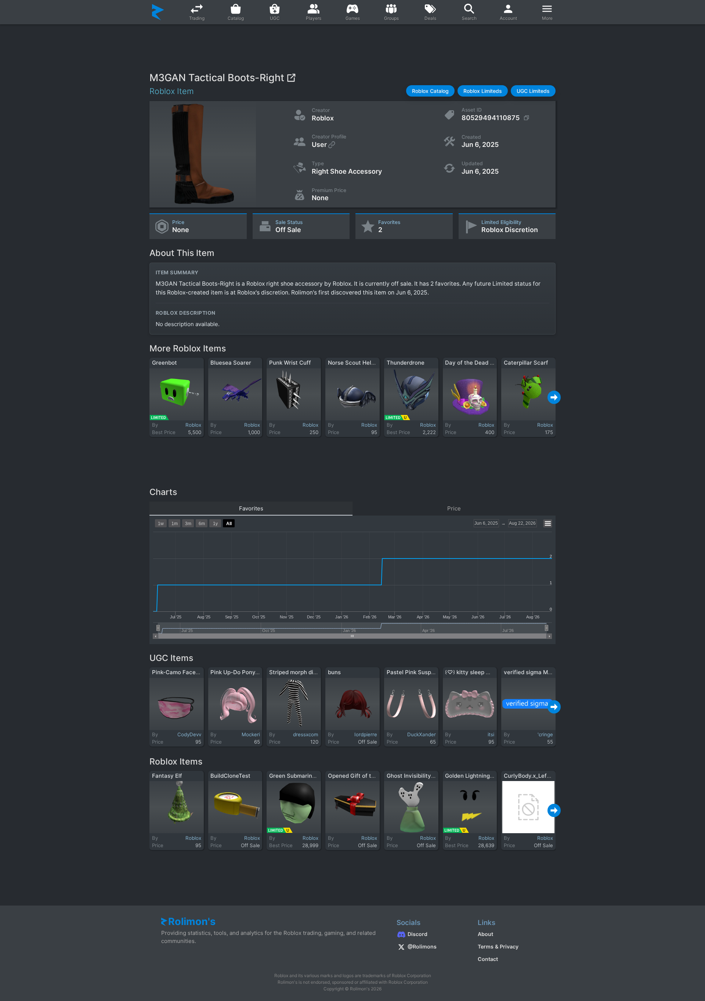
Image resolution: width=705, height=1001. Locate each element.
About (485, 934)
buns (334, 672)
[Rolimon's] (158, 12)
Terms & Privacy (498, 946)
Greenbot (164, 362)
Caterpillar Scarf (526, 362)
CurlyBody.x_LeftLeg (531, 775)
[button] (430, 91)
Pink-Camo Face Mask (181, 672)
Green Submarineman (298, 775)
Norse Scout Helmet (355, 362)
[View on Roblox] (291, 77)
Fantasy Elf (167, 775)
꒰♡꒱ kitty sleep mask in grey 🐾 (486, 672)
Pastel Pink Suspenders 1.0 (422, 672)
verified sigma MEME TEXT (539, 672)
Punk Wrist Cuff (290, 362)
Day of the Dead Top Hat (478, 362)
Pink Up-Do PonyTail (237, 672)
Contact (488, 959)
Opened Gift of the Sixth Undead (371, 775)
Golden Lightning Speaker (479, 775)
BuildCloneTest (230, 775)
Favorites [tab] (251, 508)
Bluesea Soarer (230, 362)
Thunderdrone (405, 362)
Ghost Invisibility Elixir (416, 775)
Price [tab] (454, 508)
